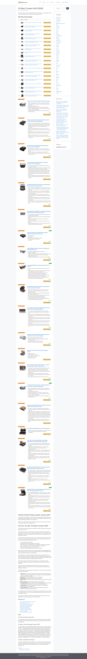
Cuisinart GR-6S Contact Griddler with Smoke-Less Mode (33, 22)
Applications (58, 18)
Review (44, 2)
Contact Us (52, 2)
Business (57, 26)
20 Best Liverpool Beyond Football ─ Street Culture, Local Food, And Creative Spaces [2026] (62, 106)
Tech (57, 82)
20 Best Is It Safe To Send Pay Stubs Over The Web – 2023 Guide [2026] (61, 110)
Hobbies (57, 60)
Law (57, 68)
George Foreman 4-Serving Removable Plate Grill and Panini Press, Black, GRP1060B (37, 146)
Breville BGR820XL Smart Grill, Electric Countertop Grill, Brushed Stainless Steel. (38, 249)
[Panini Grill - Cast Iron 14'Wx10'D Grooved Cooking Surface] (22, 68)
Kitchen (57, 66)
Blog (47, 2)
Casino (57, 31)
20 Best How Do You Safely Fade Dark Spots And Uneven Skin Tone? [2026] (62, 102)
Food (57, 48)
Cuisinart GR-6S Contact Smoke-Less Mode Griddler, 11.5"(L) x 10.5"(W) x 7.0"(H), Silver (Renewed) (38, 386)
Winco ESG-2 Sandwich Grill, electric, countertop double (33, 83)
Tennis (57, 83)
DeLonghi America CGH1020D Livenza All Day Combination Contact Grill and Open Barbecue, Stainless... (39, 212)
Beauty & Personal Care (60, 23)
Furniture (57, 49)
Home (40, 2)
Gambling (58, 52)
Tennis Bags (58, 85)
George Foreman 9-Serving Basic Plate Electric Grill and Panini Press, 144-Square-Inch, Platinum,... (38, 335)
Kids (57, 63)
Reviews (20, 647)
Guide (57, 57)
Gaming (57, 55)
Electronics (58, 40)
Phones (57, 74)
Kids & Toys (58, 65)
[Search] (67, 8)
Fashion (57, 43)
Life (57, 69)
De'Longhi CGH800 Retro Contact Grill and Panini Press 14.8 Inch (38, 266)
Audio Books (58, 20)
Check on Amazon (47, 22)
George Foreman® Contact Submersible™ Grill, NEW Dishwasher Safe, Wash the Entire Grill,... (37, 233)
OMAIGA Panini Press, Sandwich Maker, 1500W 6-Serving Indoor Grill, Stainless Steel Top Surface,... (38, 490)
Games (57, 54)
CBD (57, 32)
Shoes (57, 79)
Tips (57, 86)
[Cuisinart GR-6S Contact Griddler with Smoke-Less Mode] (22, 22)
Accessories (58, 17)
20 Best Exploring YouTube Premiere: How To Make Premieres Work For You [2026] (62, 132)
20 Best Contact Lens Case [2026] (24, 649)
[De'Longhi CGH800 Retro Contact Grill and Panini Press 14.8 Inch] (22, 52)
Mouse (57, 71)
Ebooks (57, 37)
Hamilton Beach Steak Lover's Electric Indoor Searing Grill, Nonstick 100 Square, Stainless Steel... (38, 185)
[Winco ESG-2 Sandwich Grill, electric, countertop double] (22, 83)
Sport (57, 80)
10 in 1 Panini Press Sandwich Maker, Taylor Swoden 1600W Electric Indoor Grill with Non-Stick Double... (37, 441)
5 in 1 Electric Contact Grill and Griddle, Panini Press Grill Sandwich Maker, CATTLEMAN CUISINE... (38, 308)
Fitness (57, 46)
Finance (57, 45)
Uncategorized (59, 91)
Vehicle (57, 93)
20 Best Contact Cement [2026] (24, 648)
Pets (57, 72)
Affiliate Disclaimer (65, 2)
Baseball (57, 21)
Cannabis (58, 28)
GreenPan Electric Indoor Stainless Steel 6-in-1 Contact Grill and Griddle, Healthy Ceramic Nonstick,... (38, 365)
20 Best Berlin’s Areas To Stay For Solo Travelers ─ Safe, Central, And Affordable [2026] (62, 117)
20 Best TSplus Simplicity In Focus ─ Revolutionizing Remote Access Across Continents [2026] (62, 128)
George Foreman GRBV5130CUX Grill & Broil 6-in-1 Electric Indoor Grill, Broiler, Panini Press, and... (39, 406)
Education (58, 38)
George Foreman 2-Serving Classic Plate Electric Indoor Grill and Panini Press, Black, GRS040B (38, 120)
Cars (57, 29)
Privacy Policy (58, 2)
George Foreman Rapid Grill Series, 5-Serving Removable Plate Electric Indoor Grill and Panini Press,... (38, 468)
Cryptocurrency (59, 35)
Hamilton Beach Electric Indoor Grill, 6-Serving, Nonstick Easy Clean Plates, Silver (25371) (38, 287)
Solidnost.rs (45, 657)
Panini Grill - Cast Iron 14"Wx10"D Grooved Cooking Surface (33, 68)
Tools (57, 88)
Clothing (57, 34)
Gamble (57, 51)
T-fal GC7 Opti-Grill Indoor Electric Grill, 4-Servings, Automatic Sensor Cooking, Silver (37, 163)
